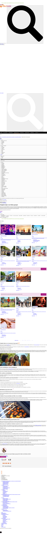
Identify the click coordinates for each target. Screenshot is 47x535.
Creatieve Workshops (5, 498)
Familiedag (2, 173)
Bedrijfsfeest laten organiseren (4, 514)
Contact (36, 132)
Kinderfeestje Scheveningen (4, 178)
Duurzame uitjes (3, 171)
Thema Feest (4, 517)
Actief (2, 146)
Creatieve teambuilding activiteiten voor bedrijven (8, 507)
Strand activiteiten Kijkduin (4, 188)
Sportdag (32, 132)
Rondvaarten (2, 184)
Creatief (2, 148)
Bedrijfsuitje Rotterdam (5, 482)
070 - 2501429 (4, 199)
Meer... (1, 154)
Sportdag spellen (5, 509)
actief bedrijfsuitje (27, 346)
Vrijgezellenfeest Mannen (6, 496)
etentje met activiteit (4, 443)
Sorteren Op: (1, 217)
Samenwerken (3, 152)
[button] (1, 532)
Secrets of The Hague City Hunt (6, 503)
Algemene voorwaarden (4, 523)
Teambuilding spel (5, 505)
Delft (2, 143)
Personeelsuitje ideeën (4, 513)
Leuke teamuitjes (5, 516)
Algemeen (2, 164)
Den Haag (2, 141)
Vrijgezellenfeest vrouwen (6, 495)
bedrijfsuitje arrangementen (38, 425)
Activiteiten (5, 132)
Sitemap (2, 524)
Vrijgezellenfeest (5, 491)
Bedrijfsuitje (16, 132)
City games (2, 168)
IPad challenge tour (5, 502)
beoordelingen (21, 528)
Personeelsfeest (3, 182)
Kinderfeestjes (3, 179)
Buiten (2, 157)
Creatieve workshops (3, 170)
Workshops (11, 132)
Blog (2, 525)
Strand (24, 215)
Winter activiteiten (3, 194)
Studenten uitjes (5, 493)
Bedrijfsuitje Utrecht (5, 483)
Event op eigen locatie (4, 140)
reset (0, 212)
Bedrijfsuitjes (3, 167)
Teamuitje (22, 132)
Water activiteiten (3, 193)
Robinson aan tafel (5, 521)
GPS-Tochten (3, 174)
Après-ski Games (5, 519)
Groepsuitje (27, 132)
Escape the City (5, 504)
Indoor (2, 176)
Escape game (3, 149)
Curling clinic (4, 520)
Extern (2, 150)
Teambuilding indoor (5, 508)
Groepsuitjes (2, 175)
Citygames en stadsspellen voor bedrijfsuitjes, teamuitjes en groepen (9, 501)
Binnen (2, 156)
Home (1, 132)
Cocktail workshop (5, 500)
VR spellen (4, 522)
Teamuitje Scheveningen (6, 485)
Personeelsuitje (3, 183)
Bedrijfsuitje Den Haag (5, 484)
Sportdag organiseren (5, 510)
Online (2, 151)
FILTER (1, 211)
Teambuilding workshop (6, 506)
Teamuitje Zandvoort (5, 488)
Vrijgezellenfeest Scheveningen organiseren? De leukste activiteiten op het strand (10, 494)
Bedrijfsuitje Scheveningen (6, 481)
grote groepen (18, 383)
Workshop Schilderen (5, 499)
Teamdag (2, 190)
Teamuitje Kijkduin (5, 486)
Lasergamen (2, 180)
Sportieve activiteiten (3, 186)
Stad (2, 187)
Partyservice (2, 181)
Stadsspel (20, 215)
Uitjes (2, 512)
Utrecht (2, 144)
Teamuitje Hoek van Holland (6, 487)
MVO (11, 215)
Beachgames (2, 165)
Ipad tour (2, 177)
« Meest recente (16, 340)
